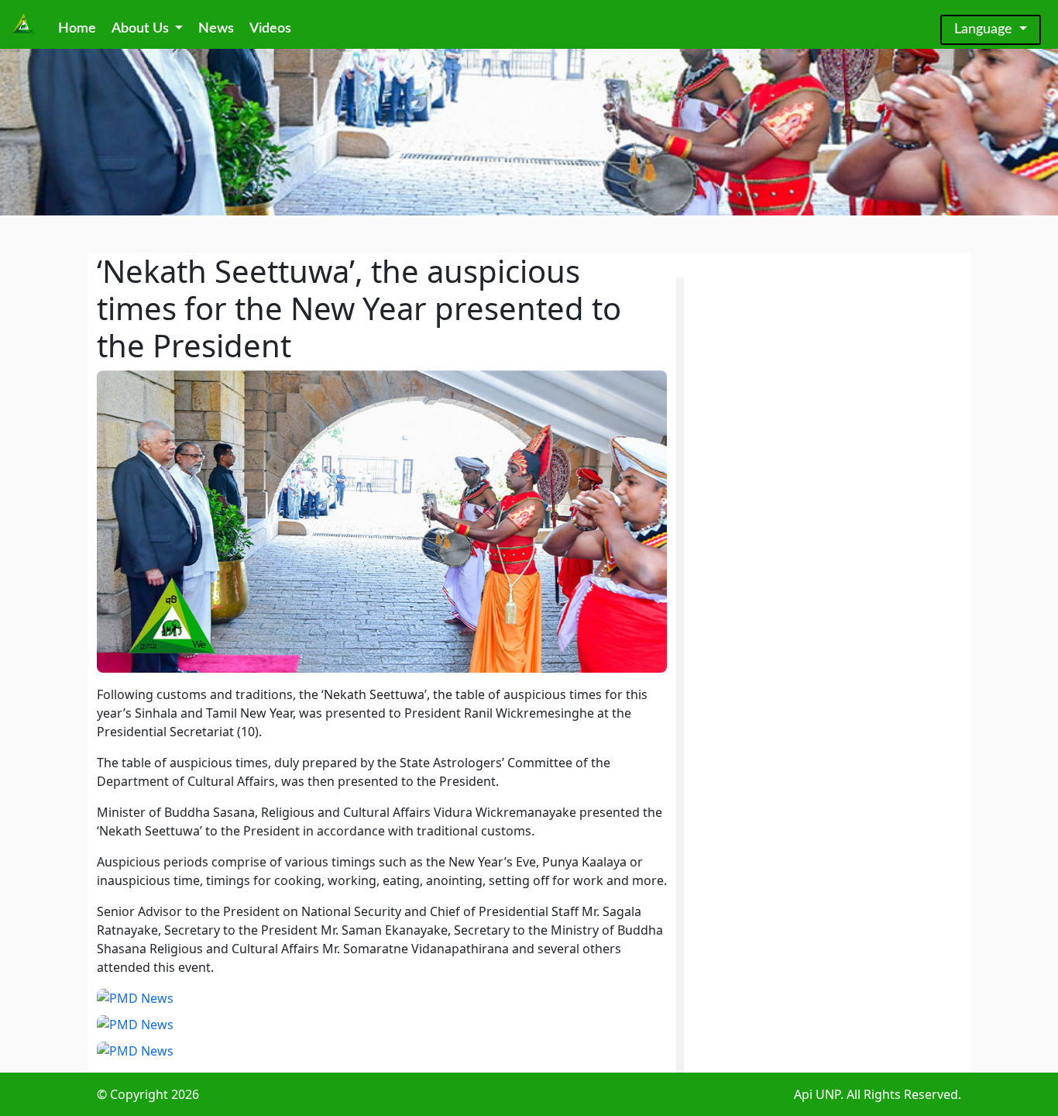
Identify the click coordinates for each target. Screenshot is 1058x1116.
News (216, 28)
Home (77, 28)
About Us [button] (142, 28)
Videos (270, 28)
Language (985, 29)
